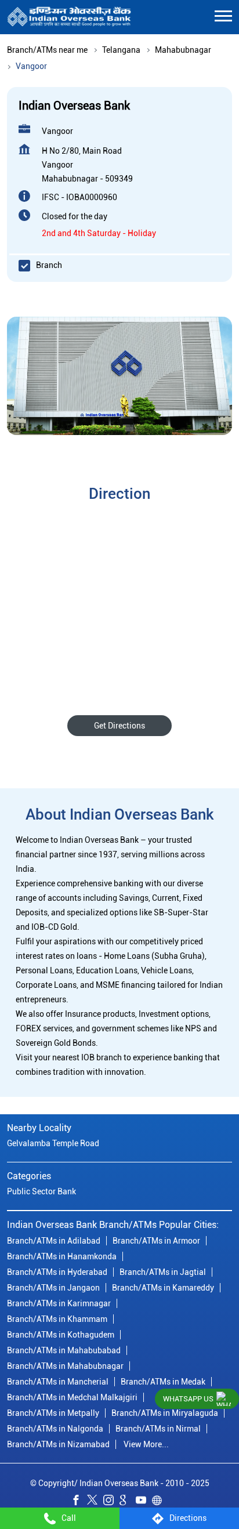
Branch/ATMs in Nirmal (158, 1428)
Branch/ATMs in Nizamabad (58, 1444)
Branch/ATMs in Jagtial (162, 1272)
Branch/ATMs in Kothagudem (60, 1334)
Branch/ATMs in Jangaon (53, 1287)
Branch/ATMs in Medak (163, 1381)
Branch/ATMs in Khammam (57, 1319)
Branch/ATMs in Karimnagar (59, 1303)
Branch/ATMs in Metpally (53, 1413)
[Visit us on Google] (127, 1502)
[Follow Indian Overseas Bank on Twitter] (95, 1502)
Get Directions (119, 725)
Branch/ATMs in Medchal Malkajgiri (72, 1397)
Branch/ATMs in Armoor (156, 1240)
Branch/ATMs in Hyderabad (57, 1272)
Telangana (121, 50)
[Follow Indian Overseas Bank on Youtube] (144, 1502)
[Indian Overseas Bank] (69, 17)
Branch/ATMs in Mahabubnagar (65, 1366)
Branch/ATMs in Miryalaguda (164, 1413)
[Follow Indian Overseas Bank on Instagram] (111, 1502)
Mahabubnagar (183, 50)
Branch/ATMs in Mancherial (57, 1381)
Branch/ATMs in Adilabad (53, 1240)
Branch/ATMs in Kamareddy (163, 1287)
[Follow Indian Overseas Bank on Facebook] (79, 1502)
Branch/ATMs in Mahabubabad (64, 1350)
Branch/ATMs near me (47, 50)
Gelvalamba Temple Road (53, 1143)
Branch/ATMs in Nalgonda (55, 1428)
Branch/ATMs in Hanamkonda (62, 1256)
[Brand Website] (160, 1502)
